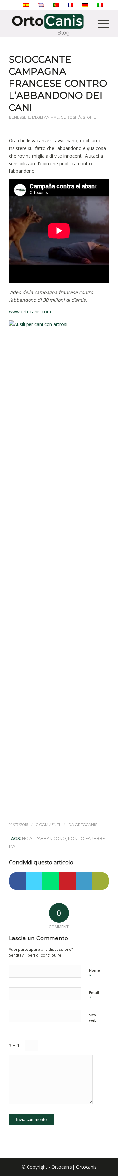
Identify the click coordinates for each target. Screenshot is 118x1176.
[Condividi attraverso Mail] (100, 881)
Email (94, 995)
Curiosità (71, 117)
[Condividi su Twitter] (34, 881)
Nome (94, 973)
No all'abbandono (44, 838)
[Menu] (100, 23)
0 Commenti (48, 824)
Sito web (93, 1017)
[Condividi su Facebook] (17, 881)
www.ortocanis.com (30, 311)
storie (89, 117)
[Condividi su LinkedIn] (84, 881)
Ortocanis (86, 824)
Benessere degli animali (34, 117)
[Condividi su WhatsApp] (50, 881)
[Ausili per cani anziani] (59, 567)
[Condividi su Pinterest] (67, 881)
